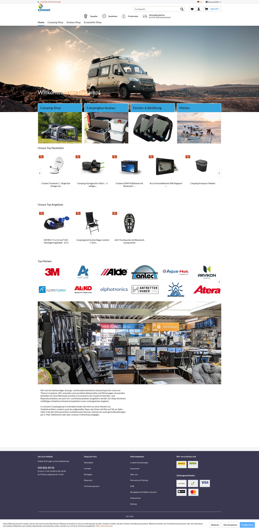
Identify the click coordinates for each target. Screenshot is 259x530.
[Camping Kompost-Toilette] (93, 166)
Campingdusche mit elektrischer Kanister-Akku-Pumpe (129, 184)
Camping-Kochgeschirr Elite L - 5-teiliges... (202, 184)
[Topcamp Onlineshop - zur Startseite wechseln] (60, 8)
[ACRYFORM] (52, 289)
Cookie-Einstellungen (139, 462)
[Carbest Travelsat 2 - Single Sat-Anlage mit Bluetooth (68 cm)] (166, 166)
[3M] (52, 272)
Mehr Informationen (104, 526)
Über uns (134, 474)
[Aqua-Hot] (175, 272)
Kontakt (57, 2)
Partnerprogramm (91, 486)
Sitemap (133, 504)
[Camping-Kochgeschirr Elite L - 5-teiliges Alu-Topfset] (203, 166)
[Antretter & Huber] (145, 289)
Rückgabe (88, 474)
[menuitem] (159, 9)
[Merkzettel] (192, 9)
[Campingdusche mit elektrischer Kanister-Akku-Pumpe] (129, 166)
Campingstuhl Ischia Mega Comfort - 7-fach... (92, 241)
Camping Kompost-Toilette (92, 183)
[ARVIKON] (206, 272)
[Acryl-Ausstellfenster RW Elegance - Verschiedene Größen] (56, 166)
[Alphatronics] (114, 289)
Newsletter (88, 462)
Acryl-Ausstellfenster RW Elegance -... (56, 184)
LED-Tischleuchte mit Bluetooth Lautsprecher (129, 241)
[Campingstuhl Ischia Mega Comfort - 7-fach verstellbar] (93, 223)
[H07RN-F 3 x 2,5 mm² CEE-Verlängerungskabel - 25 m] (56, 223)
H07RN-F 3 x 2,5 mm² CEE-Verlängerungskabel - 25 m (56, 241)
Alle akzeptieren (230, 525)
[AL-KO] (83, 289)
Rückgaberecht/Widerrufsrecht (143, 492)
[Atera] (206, 289)
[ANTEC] (145, 272)
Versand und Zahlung (139, 480)
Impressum (134, 468)
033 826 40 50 (47, 2)
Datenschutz (135, 498)
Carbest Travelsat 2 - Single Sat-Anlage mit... (166, 184)
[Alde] (114, 272)
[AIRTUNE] (83, 272)
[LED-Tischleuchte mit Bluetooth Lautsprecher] (129, 223)
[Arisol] (175, 289)
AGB (132, 486)
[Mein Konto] (199, 9)
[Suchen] (182, 9)
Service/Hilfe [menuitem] (213, 2)
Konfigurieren (247, 525)
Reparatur (88, 480)
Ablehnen (215, 525)
